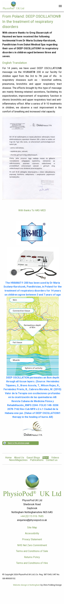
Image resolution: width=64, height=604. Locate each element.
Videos (55, 457)
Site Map (32, 527)
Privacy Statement (32, 539)
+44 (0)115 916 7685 (32, 516)
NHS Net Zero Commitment (32, 545)
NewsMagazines (18, 460)
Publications (36, 460)
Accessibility (32, 533)
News (45, 457)
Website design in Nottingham (26, 585)
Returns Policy (32, 557)
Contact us (51, 460)
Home (8, 457)
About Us (19, 457)
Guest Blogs (33, 457)
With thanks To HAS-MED (32, 210)
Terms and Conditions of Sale (32, 551)
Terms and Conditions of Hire (32, 563)
